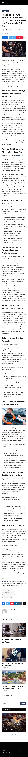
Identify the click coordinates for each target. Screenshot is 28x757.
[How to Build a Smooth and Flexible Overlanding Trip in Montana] (14, 677)
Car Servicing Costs (7, 590)
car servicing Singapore (8, 592)
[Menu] (3, 2)
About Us (18, 747)
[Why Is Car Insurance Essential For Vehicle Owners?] (14, 655)
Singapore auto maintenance (9, 595)
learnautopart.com (6, 752)
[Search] (25, 2)
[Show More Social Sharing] (24, 37)
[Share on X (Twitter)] (12, 37)
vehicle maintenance (7, 597)
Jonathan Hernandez (10, 29)
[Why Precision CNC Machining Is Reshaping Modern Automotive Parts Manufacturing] (14, 630)
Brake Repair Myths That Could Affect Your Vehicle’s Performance (13, 725)
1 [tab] (11, 735)
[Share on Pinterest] (19, 37)
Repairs (4, 713)
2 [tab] (12, 735)
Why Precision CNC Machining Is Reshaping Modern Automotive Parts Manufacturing (13, 641)
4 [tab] (15, 735)
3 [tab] (14, 735)
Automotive (5, 11)
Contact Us (10, 747)
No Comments (18, 31)
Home (3, 7)
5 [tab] (17, 735)
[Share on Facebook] (5, 37)
